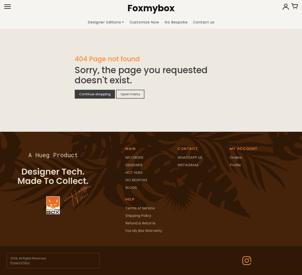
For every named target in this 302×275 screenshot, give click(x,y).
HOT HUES (134, 172)
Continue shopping (95, 94)
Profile (235, 165)
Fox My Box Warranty (143, 230)
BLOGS (131, 187)
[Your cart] (294, 6)
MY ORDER (134, 157)
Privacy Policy (20, 263)
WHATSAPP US (190, 157)
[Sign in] (285, 6)
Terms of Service (140, 208)
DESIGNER (133, 165)
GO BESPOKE (136, 180)
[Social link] (246, 260)
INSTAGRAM (188, 165)
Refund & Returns (140, 223)
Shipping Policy (138, 215)
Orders (236, 157)
